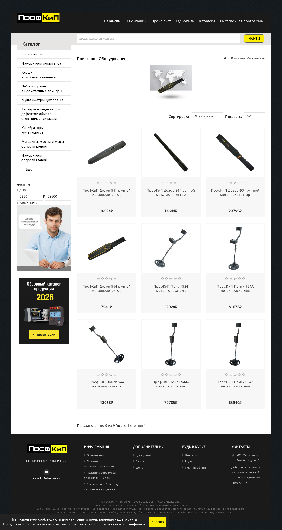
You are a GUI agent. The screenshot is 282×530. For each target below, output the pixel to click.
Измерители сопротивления (34, 157)
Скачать (141, 461)
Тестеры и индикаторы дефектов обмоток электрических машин (40, 114)
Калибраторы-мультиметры (33, 130)
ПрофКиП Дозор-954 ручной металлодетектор (106, 288)
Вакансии (112, 21)
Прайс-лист (161, 21)
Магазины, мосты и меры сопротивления (42, 144)
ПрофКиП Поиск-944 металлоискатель (106, 384)
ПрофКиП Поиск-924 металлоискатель (171, 288)
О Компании (136, 21)
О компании (95, 455)
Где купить (185, 21)
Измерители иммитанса (41, 63)
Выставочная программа (241, 21)
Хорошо (157, 522)
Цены (139, 467)
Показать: (233, 116)
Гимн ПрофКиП (195, 467)
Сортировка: (179, 116)
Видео (189, 461)
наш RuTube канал (46, 478)
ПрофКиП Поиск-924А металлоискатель (235, 288)
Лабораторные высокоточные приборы (41, 88)
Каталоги (207, 21)
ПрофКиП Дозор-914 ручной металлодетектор (171, 192)
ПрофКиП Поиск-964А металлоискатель (235, 384)
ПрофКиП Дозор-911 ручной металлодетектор (106, 192)
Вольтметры (31, 54)
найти (254, 38)
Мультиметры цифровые (42, 100)
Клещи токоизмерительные (38, 75)
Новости (191, 455)
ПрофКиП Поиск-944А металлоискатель (171, 384)
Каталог (31, 44)
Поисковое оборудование (248, 58)
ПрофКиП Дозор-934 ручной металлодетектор (235, 192)
